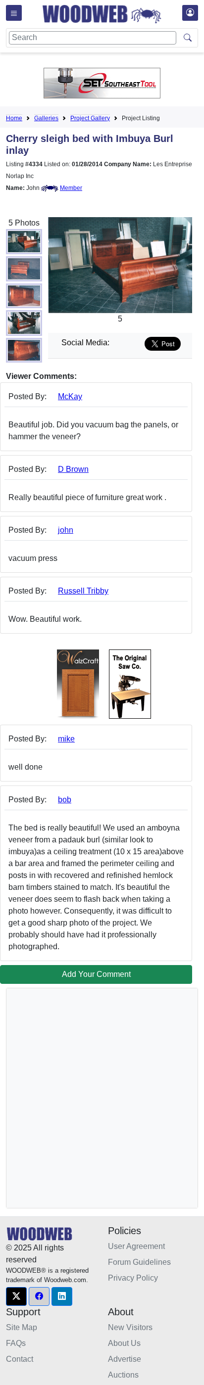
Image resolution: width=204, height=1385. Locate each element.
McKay (70, 396)
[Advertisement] (102, 1098)
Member (71, 188)
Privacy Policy (133, 1278)
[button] (16, 1296)
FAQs (16, 1343)
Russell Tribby (83, 591)
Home (14, 118)
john (65, 530)
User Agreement (136, 1246)
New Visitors (130, 1327)
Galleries (46, 118)
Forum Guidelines (139, 1262)
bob (64, 799)
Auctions (123, 1375)
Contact (19, 1359)
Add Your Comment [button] (96, 974)
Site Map (21, 1327)
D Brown (73, 469)
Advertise (124, 1359)
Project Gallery (90, 118)
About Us (124, 1343)
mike (66, 739)
